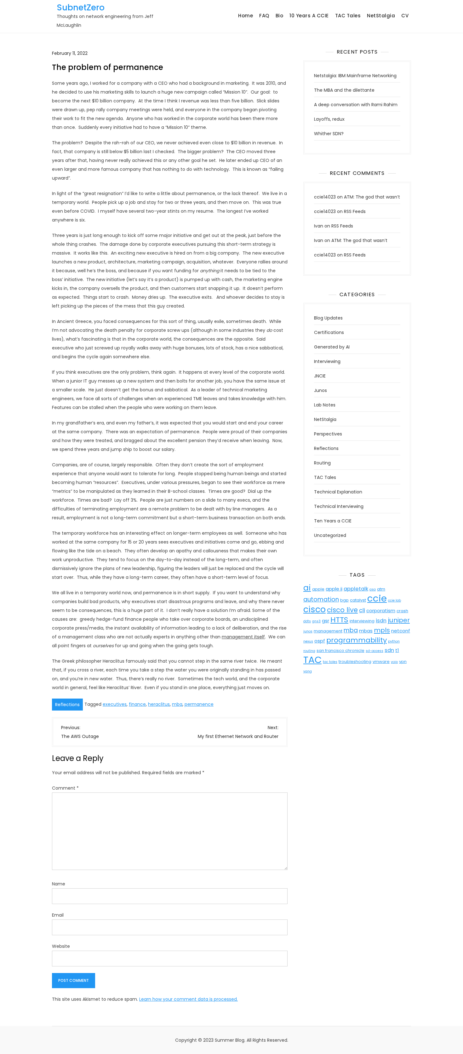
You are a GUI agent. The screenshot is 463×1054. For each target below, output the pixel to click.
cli (362, 610)
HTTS (339, 619)
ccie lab (394, 600)
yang (307, 671)
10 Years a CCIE (309, 15)
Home (245, 15)
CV (405, 15)
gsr (325, 620)
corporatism (380, 610)
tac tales (330, 661)
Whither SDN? (329, 133)
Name (58, 884)
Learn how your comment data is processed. (188, 999)
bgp (344, 600)
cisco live (342, 609)
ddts (307, 621)
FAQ (264, 15)
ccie (377, 598)
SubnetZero (81, 7)
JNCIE (320, 376)
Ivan (318, 226)
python (394, 641)
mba (177, 704)
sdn (389, 650)
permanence (199, 704)
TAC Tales (348, 15)
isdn (381, 620)
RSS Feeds (355, 211)
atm (381, 589)
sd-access (374, 650)
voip (394, 661)
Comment (65, 788)
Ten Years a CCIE (333, 521)
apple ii (334, 588)
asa (372, 589)
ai (307, 587)
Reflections (67, 704)
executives (115, 704)
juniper (399, 620)
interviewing (362, 621)
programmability (356, 640)
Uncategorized (330, 535)
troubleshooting (355, 662)
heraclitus (159, 704)
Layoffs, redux (329, 119)
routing (309, 650)
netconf (400, 630)
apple (318, 589)
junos (307, 631)
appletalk (356, 588)
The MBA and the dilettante (344, 90)
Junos (320, 390)
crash (402, 611)
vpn (403, 662)
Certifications (329, 332)
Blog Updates (328, 318)
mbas (366, 630)
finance (137, 704)
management (328, 631)
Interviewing (327, 361)
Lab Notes (324, 405)
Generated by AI (332, 347)
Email (58, 915)
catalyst (358, 600)
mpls (382, 630)
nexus (308, 641)
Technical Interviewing (338, 506)
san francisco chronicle (340, 651)
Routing (322, 463)
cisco (314, 609)
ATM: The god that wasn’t (372, 197)
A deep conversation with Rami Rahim (355, 104)
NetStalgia (381, 15)
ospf (319, 640)
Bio (279, 15)
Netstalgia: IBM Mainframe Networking (355, 75)
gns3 (316, 621)
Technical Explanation (338, 492)
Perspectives (328, 434)
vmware (381, 662)
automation (321, 599)
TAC (312, 659)
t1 (397, 650)
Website (61, 946)
